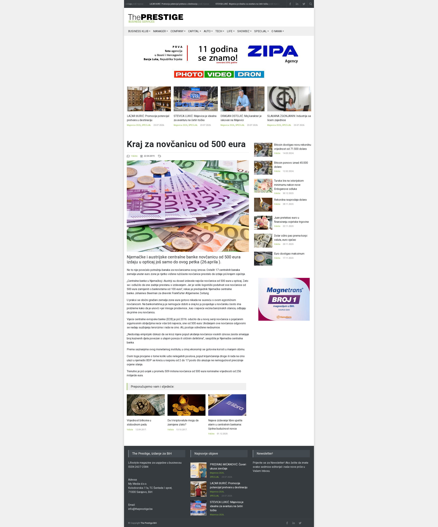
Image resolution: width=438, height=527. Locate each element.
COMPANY (177, 31)
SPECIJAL (260, 31)
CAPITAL (193, 31)
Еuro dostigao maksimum (289, 253)
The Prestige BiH (149, 523)
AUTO (207, 31)
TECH (218, 31)
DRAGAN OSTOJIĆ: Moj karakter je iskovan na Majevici (194, 118)
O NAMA (277, 31)
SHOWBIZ (243, 31)
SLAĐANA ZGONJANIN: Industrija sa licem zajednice (242, 118)
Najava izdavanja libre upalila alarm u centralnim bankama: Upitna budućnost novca (185, 424)
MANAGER (159, 31)
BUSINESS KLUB (138, 31)
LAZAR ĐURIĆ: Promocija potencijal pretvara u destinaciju (176, 4)
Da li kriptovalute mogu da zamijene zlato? (142, 422)
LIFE (229, 31)
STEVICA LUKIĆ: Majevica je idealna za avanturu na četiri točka (244, 4)
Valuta (134, 156)
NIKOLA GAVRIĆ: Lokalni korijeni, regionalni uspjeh (286, 118)
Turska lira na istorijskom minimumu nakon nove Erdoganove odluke (289, 185)
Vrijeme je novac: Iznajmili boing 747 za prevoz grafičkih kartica (227, 422)
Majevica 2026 (134, 125)
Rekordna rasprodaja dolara (290, 199)
